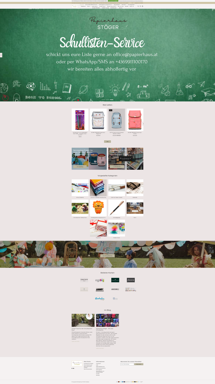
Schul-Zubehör (80, 197)
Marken (120, 7)
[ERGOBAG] (100, 280)
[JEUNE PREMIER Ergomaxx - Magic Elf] (98, 120)
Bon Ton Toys (121, 6)
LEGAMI (126, 6)
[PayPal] (133, 381)
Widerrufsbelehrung (100, 366)
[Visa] (120, 381)
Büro (135, 217)
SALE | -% (132, 6)
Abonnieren (138, 364)
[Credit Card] (131, 381)
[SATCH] (100, 299)
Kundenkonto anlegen (88, 363)
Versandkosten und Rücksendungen (100, 372)
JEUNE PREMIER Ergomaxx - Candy (135, 133)
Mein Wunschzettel (88, 369)
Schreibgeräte (116, 217)
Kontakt (97, 373)
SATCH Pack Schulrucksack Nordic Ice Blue (117, 133)
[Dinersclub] (138, 381)
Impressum (98, 363)
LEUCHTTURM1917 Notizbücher (98, 197)
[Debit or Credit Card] (135, 381)
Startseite (82, 4)
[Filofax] (131, 280)
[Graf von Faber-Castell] (84, 289)
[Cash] (126, 381)
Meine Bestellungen (88, 365)
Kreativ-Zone (116, 237)
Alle (107, 141)
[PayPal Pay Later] (137, 381)
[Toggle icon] (138, 6)
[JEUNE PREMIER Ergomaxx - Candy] (135, 120)
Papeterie (98, 237)
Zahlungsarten (99, 369)
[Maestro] (124, 381)
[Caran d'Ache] (84, 280)
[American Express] (122, 381)
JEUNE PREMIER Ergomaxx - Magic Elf (98, 133)
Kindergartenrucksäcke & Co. (98, 217)
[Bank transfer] (117, 381)
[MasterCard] (119, 381)
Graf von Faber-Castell (116, 197)
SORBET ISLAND (105, 7)
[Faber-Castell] (115, 280)
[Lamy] (100, 289)
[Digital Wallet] (128, 381)
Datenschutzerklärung (100, 368)
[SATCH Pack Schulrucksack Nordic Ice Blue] (116, 120)
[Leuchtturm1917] (115, 289)
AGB (97, 365)
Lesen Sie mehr (75, 341)
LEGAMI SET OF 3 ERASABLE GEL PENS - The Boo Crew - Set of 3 (80, 133)
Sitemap (98, 375)
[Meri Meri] (131, 289)
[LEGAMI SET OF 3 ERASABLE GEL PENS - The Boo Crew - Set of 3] (80, 120)
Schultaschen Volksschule (80, 217)
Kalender (135, 197)
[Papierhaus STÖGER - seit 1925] (75, 6)
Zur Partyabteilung (107, 255)
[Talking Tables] (115, 299)
